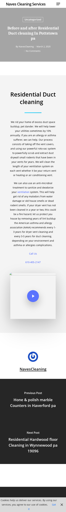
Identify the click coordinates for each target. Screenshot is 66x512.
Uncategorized (33, 19)
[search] (52, 4)
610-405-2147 (33, 262)
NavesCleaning (26, 46)
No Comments (33, 50)
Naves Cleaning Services (26, 4)
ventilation (23, 192)
